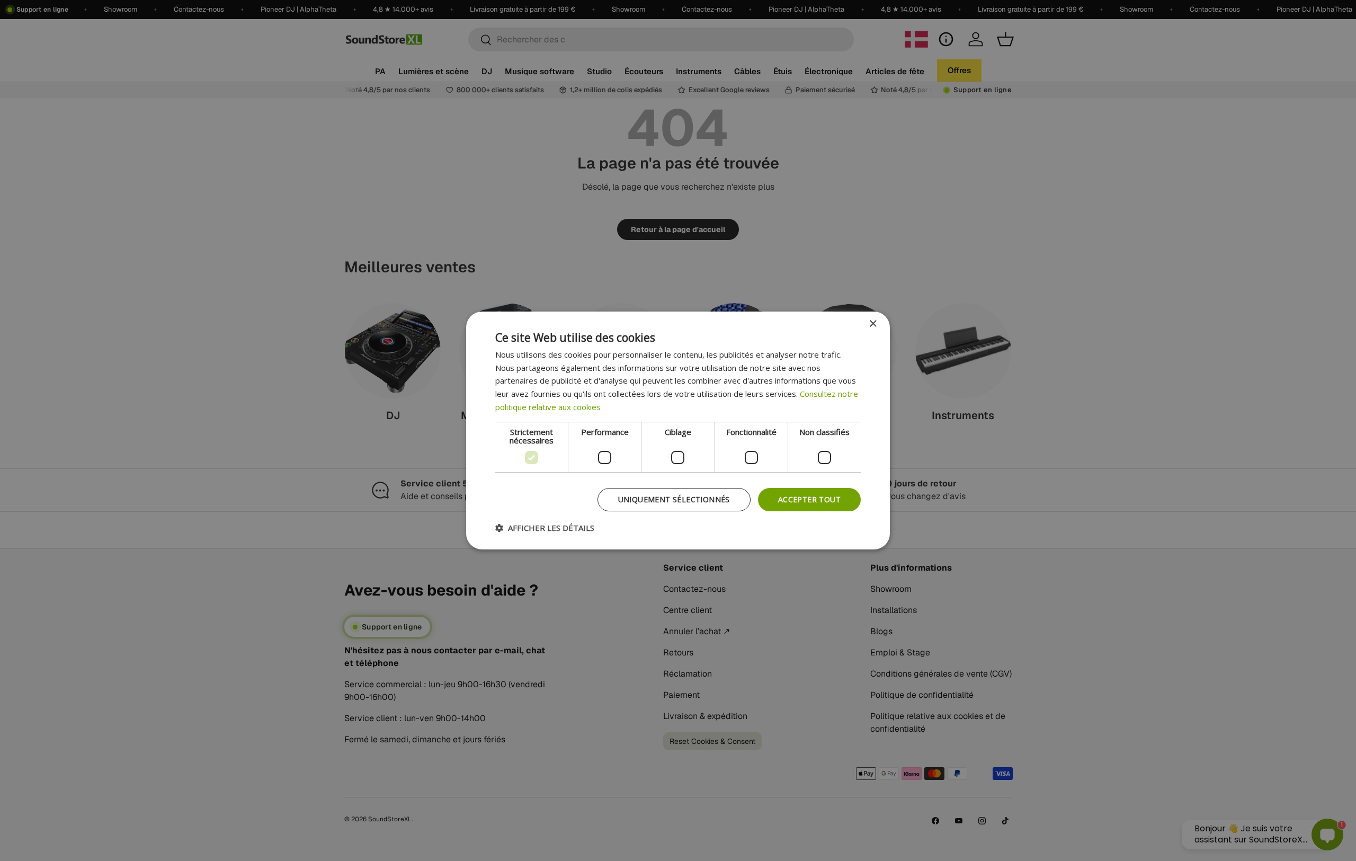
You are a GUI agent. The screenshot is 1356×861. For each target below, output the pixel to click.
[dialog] (678, 431)
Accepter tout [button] (809, 499)
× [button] (873, 324)
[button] (544, 528)
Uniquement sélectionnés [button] (674, 499)
